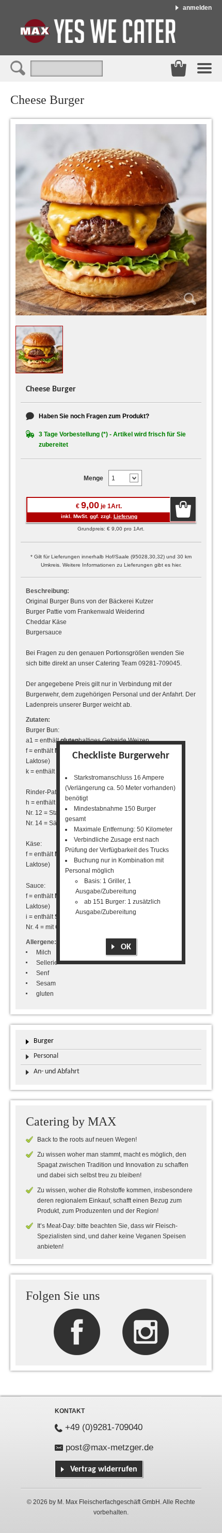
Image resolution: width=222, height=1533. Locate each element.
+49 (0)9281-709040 (103, 1427)
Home (98, 31)
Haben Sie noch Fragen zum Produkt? (94, 416)
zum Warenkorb (178, 68)
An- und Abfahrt (57, 1071)
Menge (93, 478)
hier (176, 565)
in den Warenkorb (183, 509)
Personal (46, 1056)
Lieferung (125, 516)
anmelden (197, 7)
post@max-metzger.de (109, 1447)
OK (126, 947)
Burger (44, 1041)
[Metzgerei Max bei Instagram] (77, 1331)
